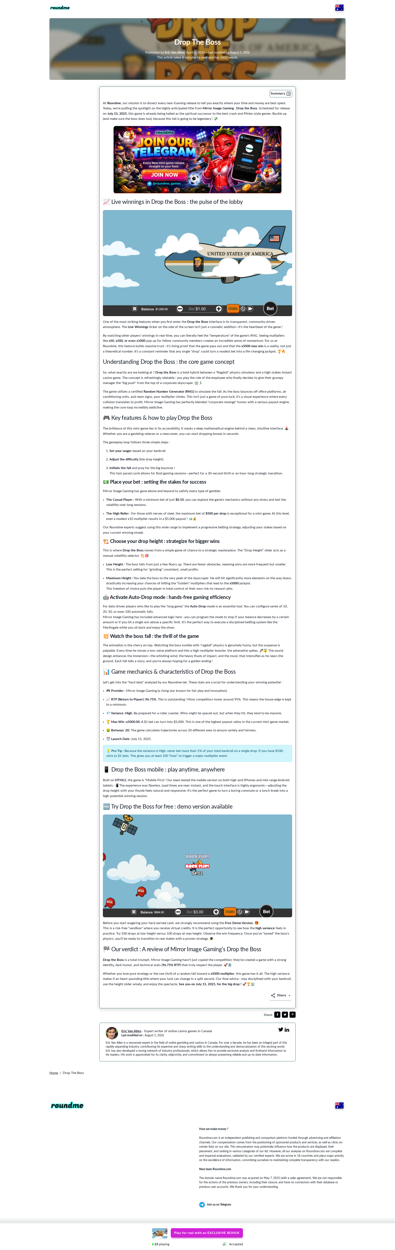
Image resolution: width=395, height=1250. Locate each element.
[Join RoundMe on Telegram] (197, 159)
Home (53, 1073)
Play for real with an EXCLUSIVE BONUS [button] (206, 1233)
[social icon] (277, 1015)
